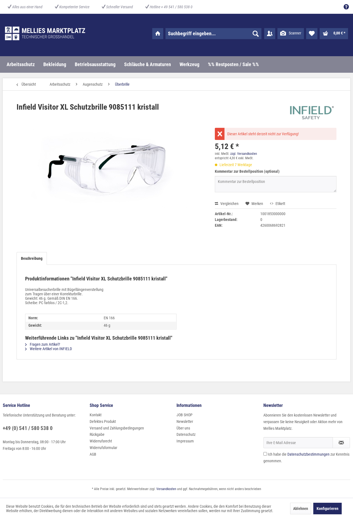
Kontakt (95, 415)
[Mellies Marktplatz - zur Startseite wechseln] (45, 33)
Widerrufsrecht (101, 441)
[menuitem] (344, 7)
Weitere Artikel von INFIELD (50, 349)
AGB (93, 454)
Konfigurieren (327, 508)
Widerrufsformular (103, 447)
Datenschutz (186, 434)
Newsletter (184, 421)
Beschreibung (31, 258)
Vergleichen (229, 203)
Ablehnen (300, 508)
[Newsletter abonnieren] (341, 442)
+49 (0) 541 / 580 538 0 (28, 428)
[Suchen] (255, 33)
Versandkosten (166, 489)
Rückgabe (97, 434)
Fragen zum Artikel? (44, 344)
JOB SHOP (184, 415)
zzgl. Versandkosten (243, 154)
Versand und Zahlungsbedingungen (117, 428)
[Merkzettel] (311, 33)
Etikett (280, 203)
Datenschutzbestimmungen (308, 454)
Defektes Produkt (103, 421)
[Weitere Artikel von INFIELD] (310, 112)
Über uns (183, 428)
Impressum (185, 441)
